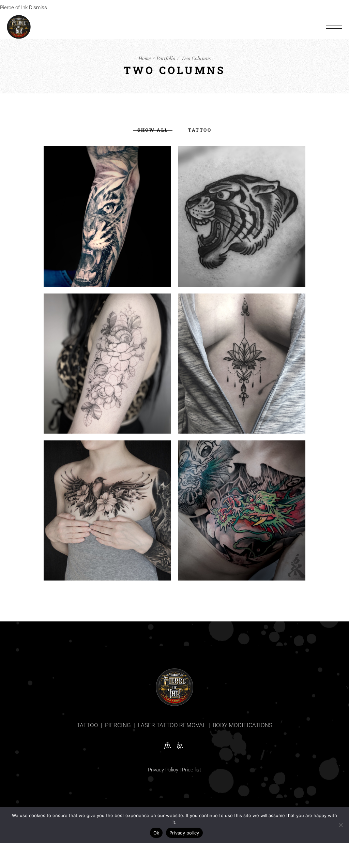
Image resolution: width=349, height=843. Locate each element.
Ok (156, 833)
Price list (191, 770)
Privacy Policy (163, 770)
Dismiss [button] (38, 7)
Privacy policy (184, 833)
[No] (340, 825)
